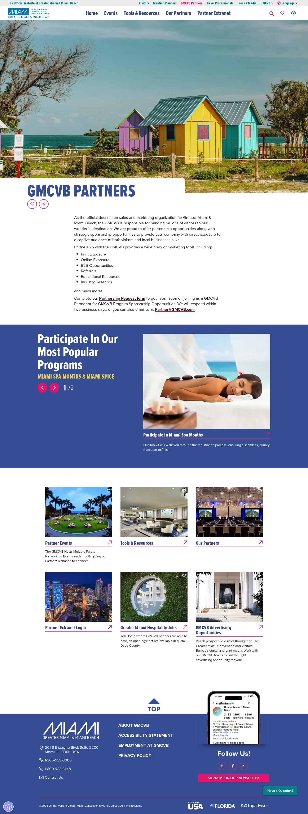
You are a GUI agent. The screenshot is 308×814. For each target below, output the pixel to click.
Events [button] (111, 13)
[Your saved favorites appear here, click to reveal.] (282, 13)
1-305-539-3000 (58, 760)
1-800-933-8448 (58, 768)
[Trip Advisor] (255, 805)
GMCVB (265, 3)
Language (288, 3)
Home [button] (92, 13)
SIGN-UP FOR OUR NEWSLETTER (233, 778)
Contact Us (54, 777)
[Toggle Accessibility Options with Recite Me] (293, 13)
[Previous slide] (42, 388)
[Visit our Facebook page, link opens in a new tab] (233, 766)
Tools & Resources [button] (141, 13)
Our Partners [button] (178, 13)
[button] (271, 13)
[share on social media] (44, 204)
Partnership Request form (122, 298)
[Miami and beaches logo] (71, 730)
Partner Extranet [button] (214, 13)
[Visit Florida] (222, 805)
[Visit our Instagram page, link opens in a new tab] (222, 766)
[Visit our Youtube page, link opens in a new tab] (243, 766)
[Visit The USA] (196, 805)
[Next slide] (54, 388)
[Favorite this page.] (32, 204)
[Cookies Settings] (8, 806)
